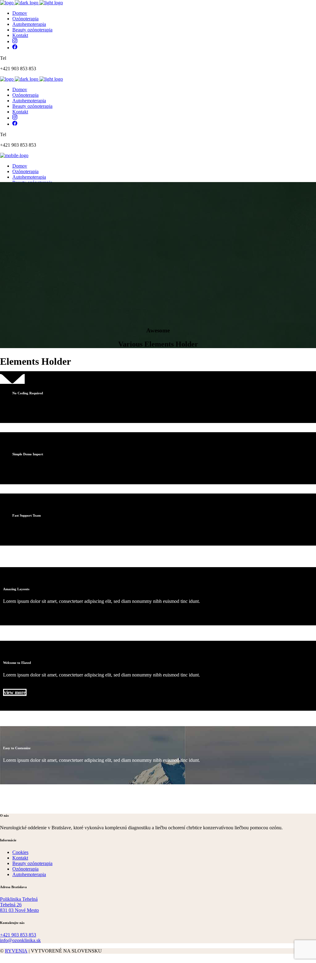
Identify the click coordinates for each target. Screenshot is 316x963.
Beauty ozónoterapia (32, 863)
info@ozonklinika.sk (20, 940)
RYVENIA (16, 950)
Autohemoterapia (29, 874)
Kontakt (20, 857)
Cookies (20, 852)
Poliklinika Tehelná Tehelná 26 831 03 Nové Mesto (19, 904)
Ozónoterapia (25, 869)
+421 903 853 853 (18, 934)
